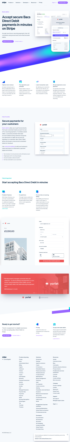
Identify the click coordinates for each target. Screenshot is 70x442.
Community (56, 365)
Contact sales (62, 2)
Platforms (38, 380)
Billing (20, 365)
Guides (54, 359)
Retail (37, 401)
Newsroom (55, 389)
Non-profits (39, 395)
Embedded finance (40, 369)
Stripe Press (56, 391)
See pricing (39, 335)
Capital (20, 367)
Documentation (39, 417)
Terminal (21, 405)
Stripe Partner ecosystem (42, 410)
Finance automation (40, 370)
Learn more (56, 338)
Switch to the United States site (43, 438)
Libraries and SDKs (40, 425)
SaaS (37, 382)
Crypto (20, 374)
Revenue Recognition (24, 399)
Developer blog (39, 429)
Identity (21, 382)
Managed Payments (24, 390)
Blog (54, 363)
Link (20, 388)
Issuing (20, 386)
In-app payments (40, 374)
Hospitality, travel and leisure (43, 390)
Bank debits (5, 128)
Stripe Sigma (22, 401)
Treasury (21, 407)
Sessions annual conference (59, 367)
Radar (20, 397)
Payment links (22, 391)
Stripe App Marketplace (41, 408)
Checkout (21, 369)
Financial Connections (24, 380)
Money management (41, 378)
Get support (56, 398)
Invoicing (21, 384)
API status (38, 421)
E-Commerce (39, 367)
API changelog (39, 423)
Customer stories (57, 361)
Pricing (40, 2)
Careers (55, 387)
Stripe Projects (39, 427)
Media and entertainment (42, 393)
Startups (38, 361)
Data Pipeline (22, 376)
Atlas (20, 361)
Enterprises (39, 359)
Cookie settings (57, 378)
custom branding (10, 146)
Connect (21, 372)
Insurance (38, 391)
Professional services (41, 397)
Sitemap (55, 376)
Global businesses (40, 372)
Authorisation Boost (24, 363)
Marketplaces (39, 376)
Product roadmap (57, 385)
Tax (20, 403)
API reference (39, 419)
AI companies (39, 384)
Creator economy (40, 386)
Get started (6, 335)
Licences (55, 374)
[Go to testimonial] (34, 293)
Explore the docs (7, 41)
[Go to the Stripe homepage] (3, 357)
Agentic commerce (40, 363)
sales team (5, 208)
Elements (21, 378)
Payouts (21, 395)
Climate (21, 370)
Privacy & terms (57, 369)
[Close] (67, 435)
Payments (21, 393)
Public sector (39, 399)
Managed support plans (58, 400)
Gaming (38, 388)
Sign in (54, 2)
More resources (57, 380)
